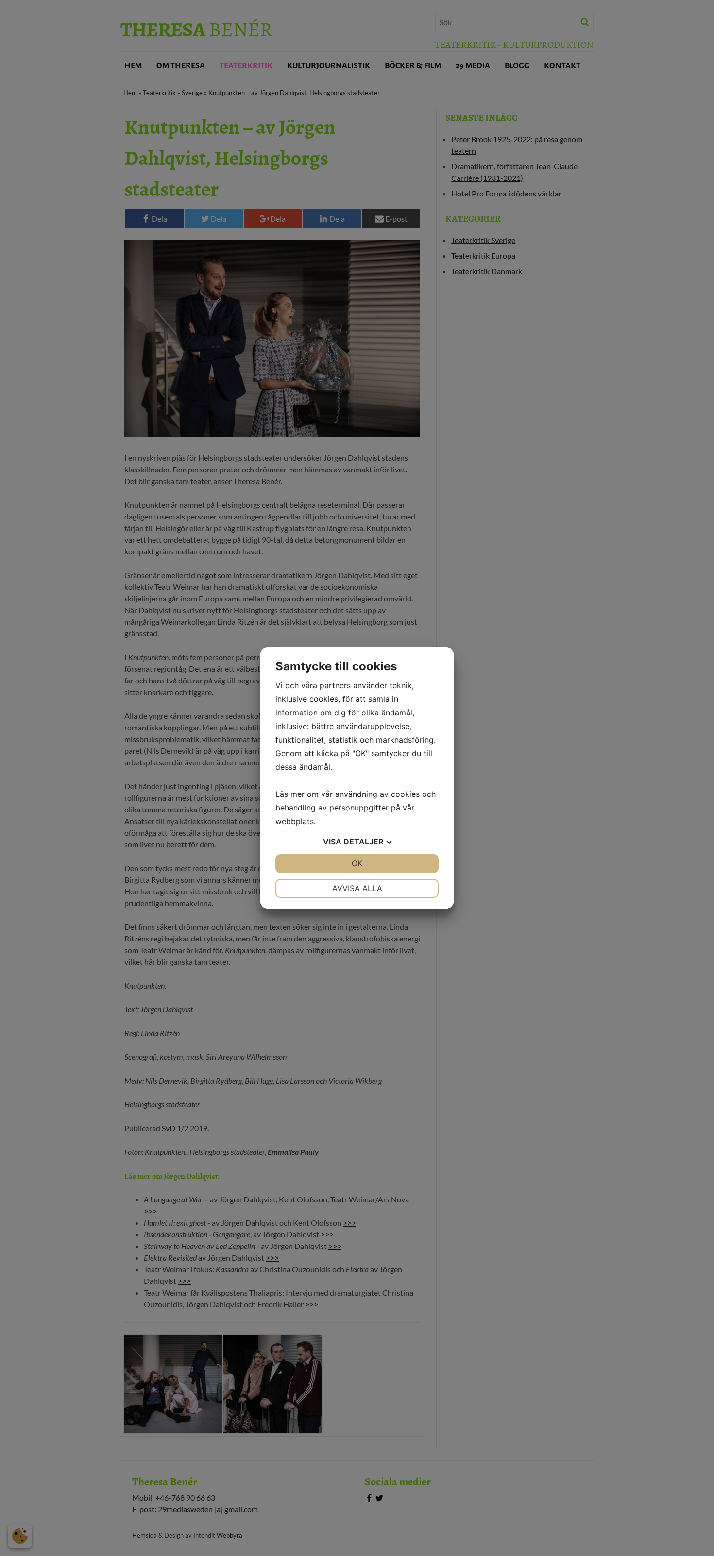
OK (357, 863)
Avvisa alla (357, 888)
